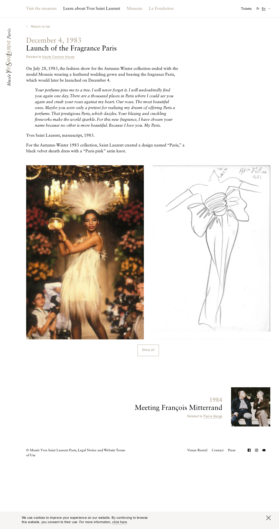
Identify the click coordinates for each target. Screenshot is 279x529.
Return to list (40, 26)
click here (119, 522)
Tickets (246, 8)
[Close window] (268, 518)
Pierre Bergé (212, 416)
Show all (148, 350)
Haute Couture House (58, 57)
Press (231, 450)
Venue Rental (197, 450)
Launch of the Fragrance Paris (71, 44)
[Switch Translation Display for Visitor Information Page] (269, 8)
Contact (218, 450)
